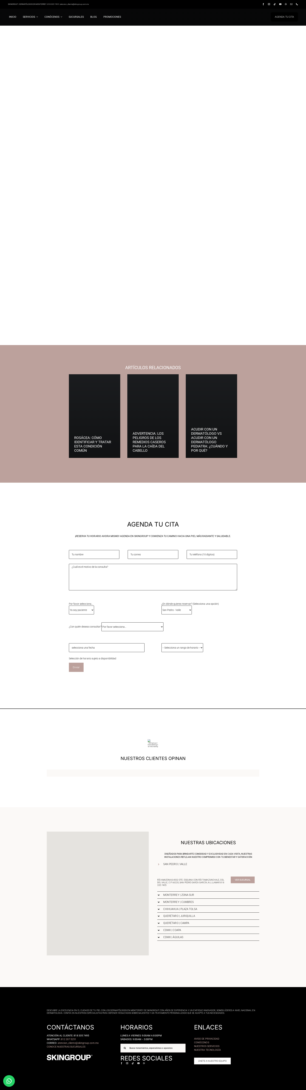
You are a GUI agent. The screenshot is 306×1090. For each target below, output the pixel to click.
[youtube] (280, 4)
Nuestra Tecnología (207, 1049)
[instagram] (269, 4)
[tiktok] (275, 4)
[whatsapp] (286, 4)
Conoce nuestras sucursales (66, 1046)
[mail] (291, 4)
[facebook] (263, 4)
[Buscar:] (153, 1048)
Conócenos (201, 1042)
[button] (107, 884)
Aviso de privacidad (206, 1038)
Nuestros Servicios (206, 1046)
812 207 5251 (68, 1039)
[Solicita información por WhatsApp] (9, 1081)
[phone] (297, 4)
